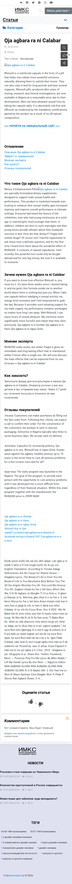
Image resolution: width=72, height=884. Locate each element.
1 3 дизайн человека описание (16, 837)
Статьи (10, 19)
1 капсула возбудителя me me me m (19, 853)
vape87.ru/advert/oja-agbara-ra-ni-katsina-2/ (29, 532)
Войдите (8, 733)
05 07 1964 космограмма (43, 831)
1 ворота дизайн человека (54, 842)
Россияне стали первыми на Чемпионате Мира (29, 772)
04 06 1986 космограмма (13, 831)
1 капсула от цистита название (16, 859)
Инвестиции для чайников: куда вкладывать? (28, 798)
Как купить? (11, 164)
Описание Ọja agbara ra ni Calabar (24, 152)
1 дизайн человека (46, 848)
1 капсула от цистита (51, 853)
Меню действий (57, 10)
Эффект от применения (19, 156)
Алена (10, 52)
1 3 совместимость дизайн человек (19, 842)
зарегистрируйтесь (26, 733)
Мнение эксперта (15, 160)
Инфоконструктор (13, 875)
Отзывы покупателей (17, 168)
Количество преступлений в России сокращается (31, 785)
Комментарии (16, 721)
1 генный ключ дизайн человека (17, 848)
